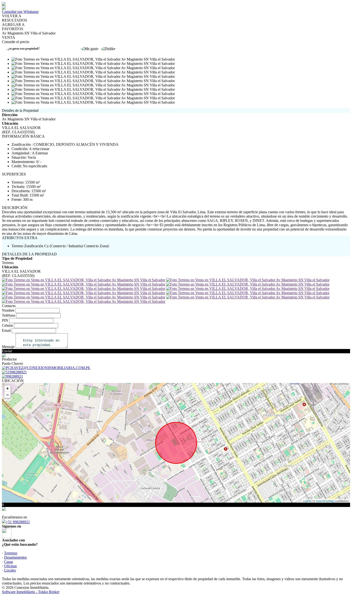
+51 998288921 (18, 522)
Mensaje (8, 347)
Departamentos (15, 557)
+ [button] (7, 388)
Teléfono (8, 315)
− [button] (7, 394)
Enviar (7, 351)
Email (6, 330)
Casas (8, 562)
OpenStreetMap (325, 501)
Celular (7, 325)
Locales (10, 570)
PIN (5, 320)
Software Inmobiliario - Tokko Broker (30, 592)
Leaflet (307, 501)
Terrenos (10, 553)
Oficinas (10, 566)
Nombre (8, 310)
